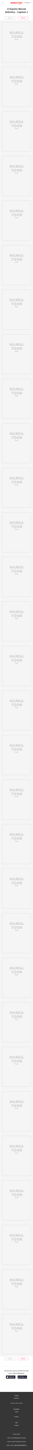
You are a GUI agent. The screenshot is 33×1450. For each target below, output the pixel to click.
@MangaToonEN (16, 1414)
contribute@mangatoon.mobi (16, 1405)
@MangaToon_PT (16, 1418)
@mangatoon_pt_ (16, 1427)
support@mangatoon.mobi (16, 1400)
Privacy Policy (16, 1434)
